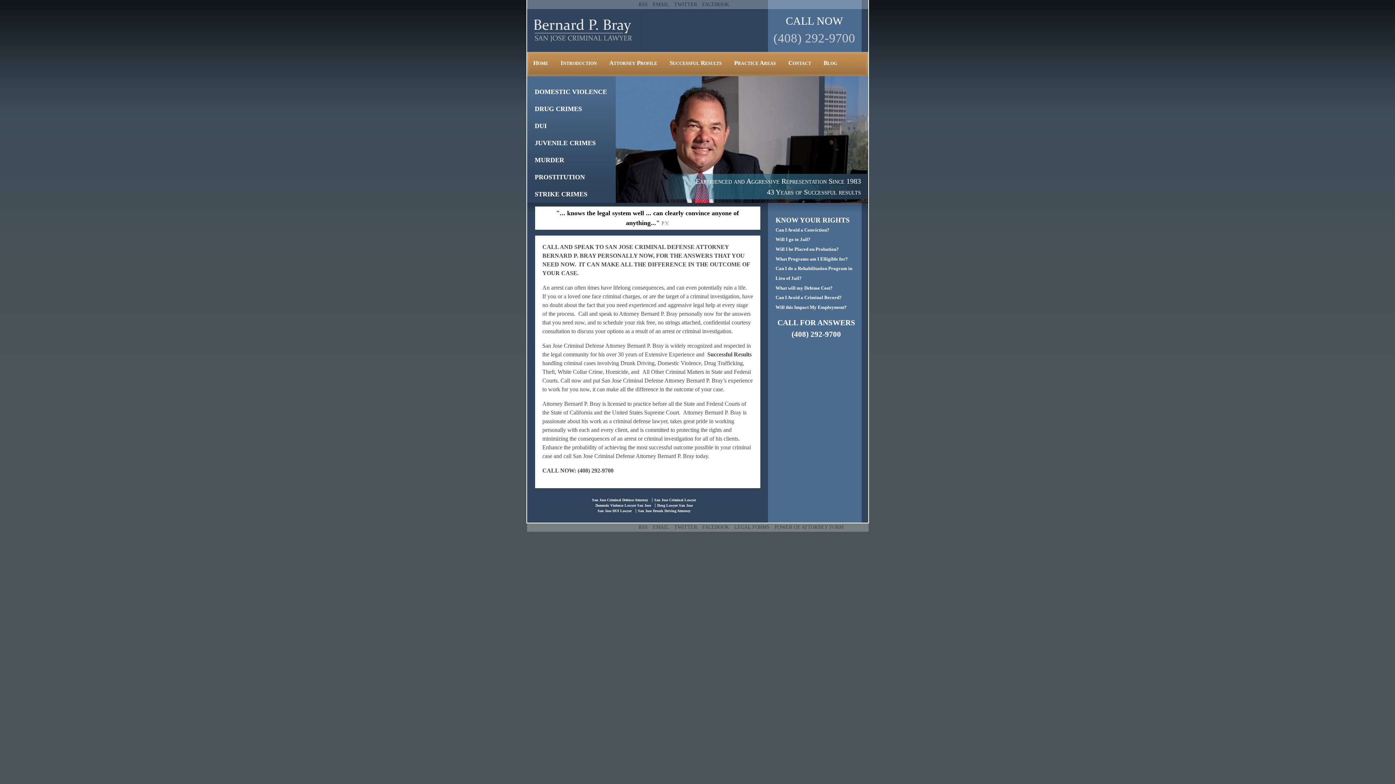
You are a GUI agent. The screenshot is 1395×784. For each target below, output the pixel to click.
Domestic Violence (571, 91)
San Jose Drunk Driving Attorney (664, 511)
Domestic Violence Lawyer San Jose (623, 505)
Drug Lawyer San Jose (675, 505)
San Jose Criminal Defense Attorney (620, 500)
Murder (549, 160)
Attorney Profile (633, 63)
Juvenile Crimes (565, 143)
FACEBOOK (715, 4)
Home (540, 63)
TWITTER (685, 4)
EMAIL (661, 4)
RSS (643, 4)
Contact (799, 63)
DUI (541, 126)
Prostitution (560, 177)
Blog (830, 63)
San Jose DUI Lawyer (615, 511)
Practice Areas (755, 63)
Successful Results (696, 63)
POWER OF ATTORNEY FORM (809, 527)
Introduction (579, 63)
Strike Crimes (561, 194)
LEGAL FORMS (751, 527)
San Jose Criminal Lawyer (675, 500)
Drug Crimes (558, 109)
